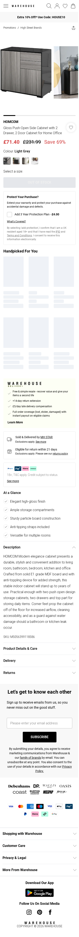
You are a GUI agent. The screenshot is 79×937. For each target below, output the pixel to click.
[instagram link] (27, 918)
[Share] (70, 28)
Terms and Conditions (19, 237)
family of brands (28, 764)
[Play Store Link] (38, 899)
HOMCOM (10, 119)
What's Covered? (16, 223)
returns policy (60, 452)
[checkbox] (38, 216)
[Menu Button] (5, 5)
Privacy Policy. (38, 777)
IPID (58, 233)
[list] (38, 73)
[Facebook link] (48, 918)
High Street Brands (31, 27)
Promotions (9, 27)
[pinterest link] (37, 918)
